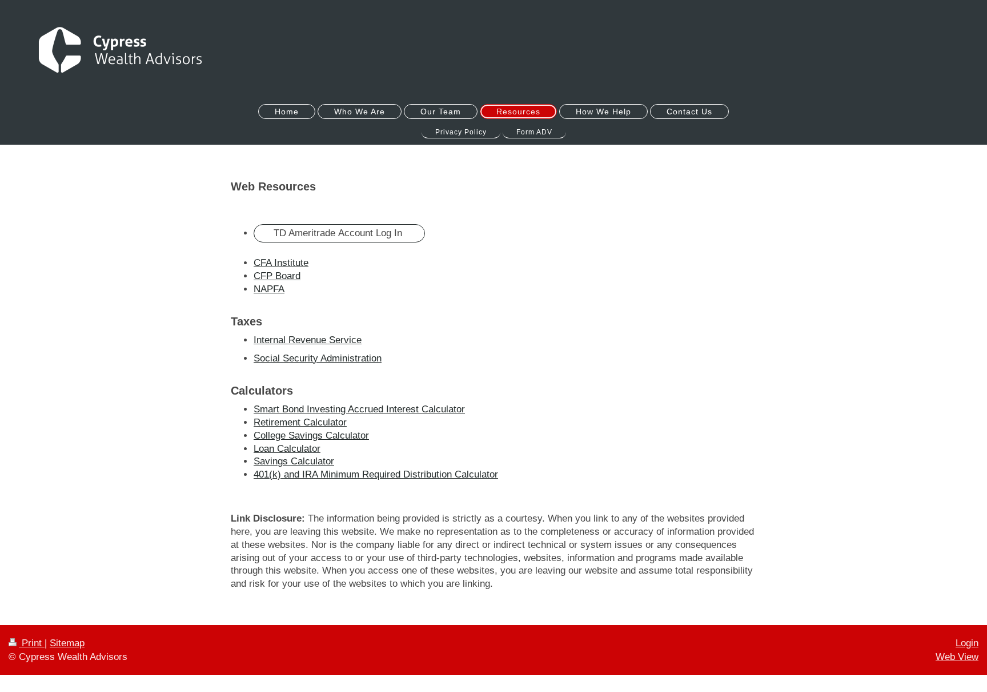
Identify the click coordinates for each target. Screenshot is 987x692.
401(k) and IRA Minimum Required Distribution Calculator (376, 474)
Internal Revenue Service (308, 340)
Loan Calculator (287, 448)
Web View (957, 656)
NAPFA (269, 289)
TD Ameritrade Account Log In (339, 233)
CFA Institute (281, 262)
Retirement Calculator (300, 422)
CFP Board (277, 276)
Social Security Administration (318, 358)
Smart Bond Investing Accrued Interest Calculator (359, 409)
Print (32, 643)
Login (967, 643)
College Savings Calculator (311, 435)
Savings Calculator (294, 461)
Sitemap (67, 643)
